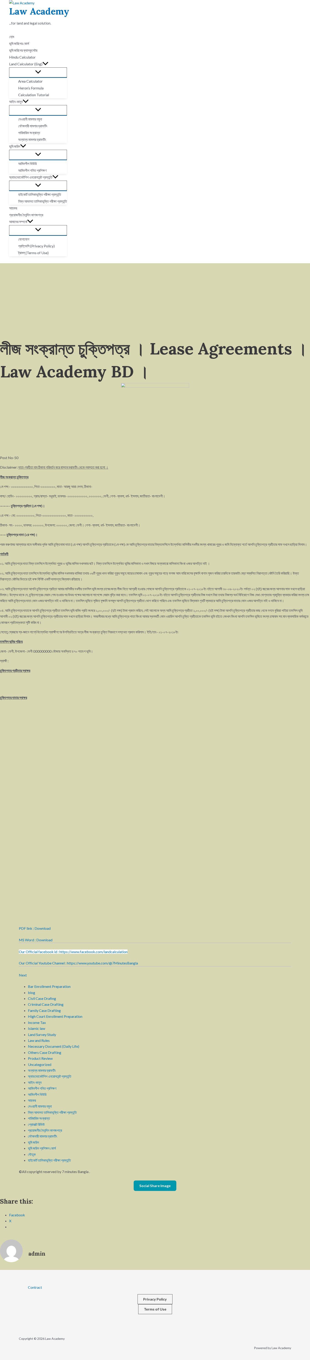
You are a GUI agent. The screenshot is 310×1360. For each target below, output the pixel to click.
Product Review (40, 1058)
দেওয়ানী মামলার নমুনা (40, 1106)
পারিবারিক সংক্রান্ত (39, 1118)
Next (23, 975)
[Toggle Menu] (38, 72)
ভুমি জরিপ (33, 1142)
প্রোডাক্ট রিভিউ (36, 1124)
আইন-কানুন (35, 1082)
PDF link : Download (35, 928)
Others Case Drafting (44, 1052)
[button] (45, 64)
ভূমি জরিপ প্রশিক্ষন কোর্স (42, 1148)
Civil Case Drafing (42, 998)
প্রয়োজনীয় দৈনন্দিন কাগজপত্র (45, 1130)
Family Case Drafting (44, 1010)
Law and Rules (39, 1040)
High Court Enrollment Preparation (55, 1016)
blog (31, 992)
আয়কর (32, 1100)
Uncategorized (39, 1064)
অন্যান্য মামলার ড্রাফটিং (42, 1070)
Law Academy (39, 11)
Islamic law (36, 1028)
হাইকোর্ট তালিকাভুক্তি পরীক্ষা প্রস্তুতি (49, 1160)
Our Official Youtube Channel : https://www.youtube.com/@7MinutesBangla (78, 963)
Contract (35, 1287)
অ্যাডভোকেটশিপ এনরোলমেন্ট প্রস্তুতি (49, 1076)
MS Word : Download (35, 940)
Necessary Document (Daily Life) (53, 1046)
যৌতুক (32, 1154)
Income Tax (37, 1022)
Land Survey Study (42, 1034)
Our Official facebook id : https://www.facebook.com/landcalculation (73, 951)
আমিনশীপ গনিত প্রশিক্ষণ (42, 1088)
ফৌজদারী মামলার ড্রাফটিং (42, 1136)
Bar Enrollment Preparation (49, 986)
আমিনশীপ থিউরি (37, 1094)
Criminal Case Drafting (46, 1004)
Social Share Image (155, 1185)
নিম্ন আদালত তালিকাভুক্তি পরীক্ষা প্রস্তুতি (52, 1112)
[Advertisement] (155, 297)
